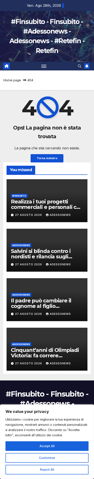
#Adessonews (21, 245)
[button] (79, 66)
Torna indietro (47, 158)
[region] (47, 441)
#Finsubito (19, 195)
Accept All (47, 446)
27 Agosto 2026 (29, 214)
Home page (12, 80)
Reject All (47, 469)
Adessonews (60, 214)
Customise (47, 458)
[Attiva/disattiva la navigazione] (44, 66)
